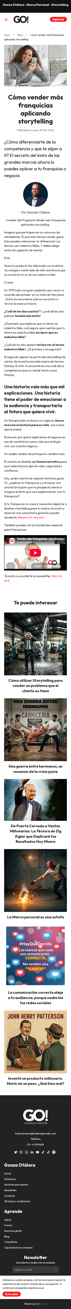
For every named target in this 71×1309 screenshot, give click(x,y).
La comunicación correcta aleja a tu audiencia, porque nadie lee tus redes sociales (35, 997)
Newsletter (10, 1190)
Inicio (7, 35)
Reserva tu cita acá (31, 517)
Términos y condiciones (17, 1201)
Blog (20, 35)
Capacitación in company (18, 1247)
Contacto (9, 1195)
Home (7, 1173)
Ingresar (58, 19)
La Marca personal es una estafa (35, 917)
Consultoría (10, 1242)
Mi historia (10, 1179)
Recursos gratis (13, 1230)
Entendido (11, 1294)
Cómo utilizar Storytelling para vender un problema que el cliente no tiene (35, 685)
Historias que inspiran (16, 1184)
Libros (7, 1219)
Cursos (8, 1225)
